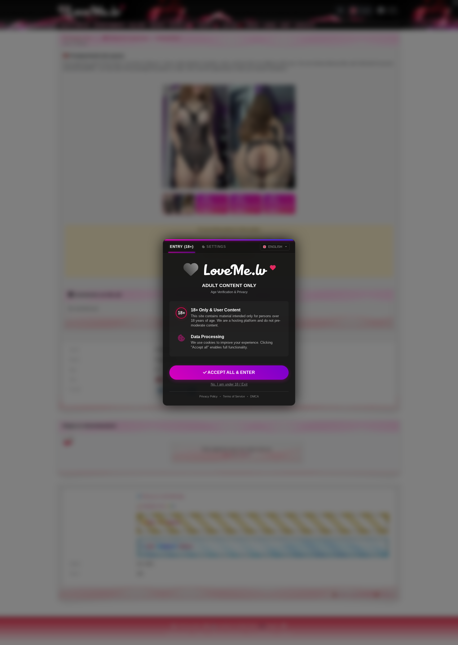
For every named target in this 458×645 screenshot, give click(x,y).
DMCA (254, 396)
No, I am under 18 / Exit (229, 385)
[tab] (181, 247)
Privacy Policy (208, 396)
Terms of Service (234, 396)
